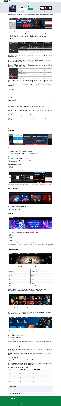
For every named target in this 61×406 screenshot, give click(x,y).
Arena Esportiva (40, 401)
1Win (39, 402)
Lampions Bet (21, 402)
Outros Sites (40, 1)
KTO (36, 1)
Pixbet (23, 1)
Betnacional (40, 399)
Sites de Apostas (15, 1)
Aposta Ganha (31, 400)
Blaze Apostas (32, 1)
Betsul (21, 401)
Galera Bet (40, 400)
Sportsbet (30, 401)
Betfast (30, 402)
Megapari (21, 403)
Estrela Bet (27, 1)
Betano (19, 1)
